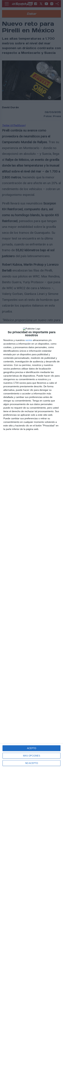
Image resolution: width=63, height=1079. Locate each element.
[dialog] (31, 701)
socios (28, 340)
